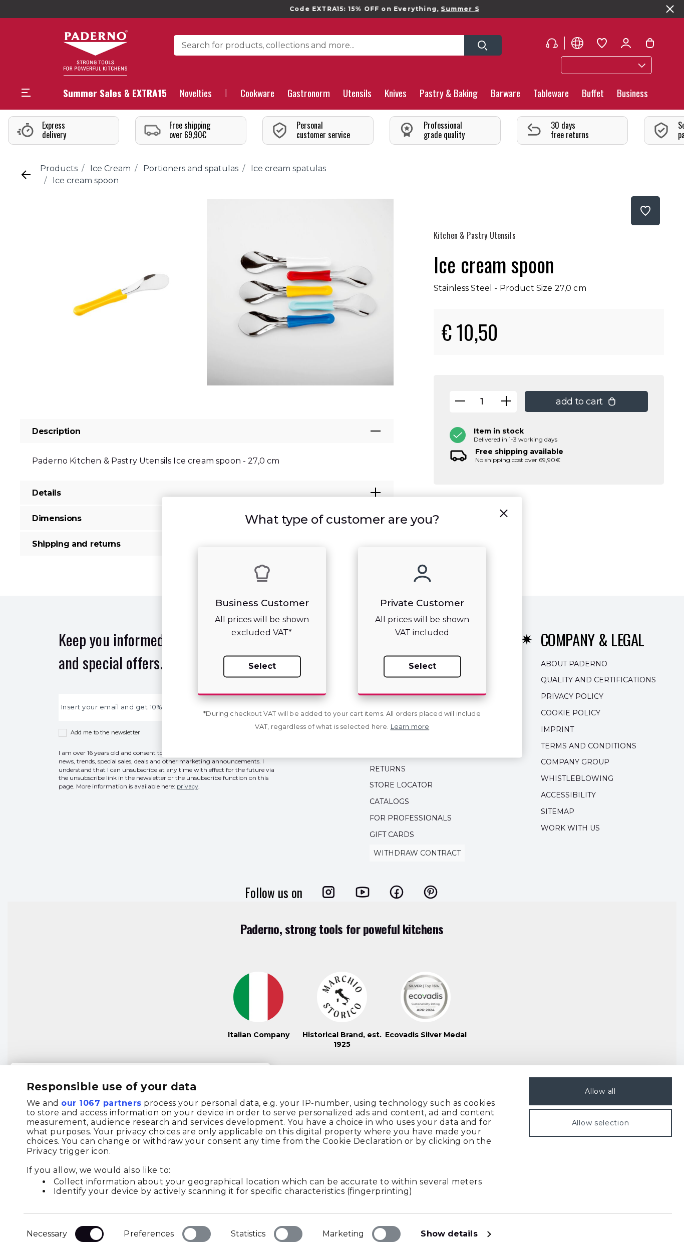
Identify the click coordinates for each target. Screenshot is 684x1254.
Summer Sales (444, 9)
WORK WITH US (570, 827)
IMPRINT (557, 729)
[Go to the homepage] (95, 53)
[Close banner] (670, 9)
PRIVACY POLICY (572, 696)
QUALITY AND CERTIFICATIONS (598, 680)
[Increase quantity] (506, 401)
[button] (196, 96)
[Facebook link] (397, 892)
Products (59, 168)
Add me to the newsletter (105, 732)
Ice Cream (110, 168)
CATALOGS (389, 801)
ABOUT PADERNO (574, 663)
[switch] (196, 1234)
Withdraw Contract (417, 853)
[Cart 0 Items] (650, 45)
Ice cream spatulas (288, 168)
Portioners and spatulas (190, 168)
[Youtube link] (363, 892)
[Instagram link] (328, 892)
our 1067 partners (101, 1103)
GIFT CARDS (392, 834)
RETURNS (388, 768)
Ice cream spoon (86, 180)
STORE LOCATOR (401, 785)
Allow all (600, 1091)
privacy (187, 786)
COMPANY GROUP (575, 762)
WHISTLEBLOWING (577, 778)
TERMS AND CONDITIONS (588, 745)
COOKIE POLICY (570, 712)
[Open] (483, 45)
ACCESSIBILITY (568, 794)
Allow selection (600, 1122)
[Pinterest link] (431, 892)
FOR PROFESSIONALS (411, 817)
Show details (449, 1233)
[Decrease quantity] (460, 401)
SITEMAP (557, 811)
